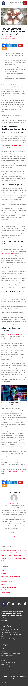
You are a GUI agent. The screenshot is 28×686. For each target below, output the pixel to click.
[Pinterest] (20, 45)
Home (3, 584)
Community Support (6, 581)
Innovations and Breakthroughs (9, 587)
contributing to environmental (14, 471)
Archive (3, 570)
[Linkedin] (14, 45)
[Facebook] (4, 45)
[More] (4, 48)
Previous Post (14, 532)
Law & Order (4, 590)
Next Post (14, 536)
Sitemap (4, 682)
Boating (3, 573)
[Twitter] (9, 45)
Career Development (7, 579)
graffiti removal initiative (14, 334)
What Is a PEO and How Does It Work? (11, 555)
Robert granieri (5, 592)
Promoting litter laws (7, 253)
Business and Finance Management (10, 576)
